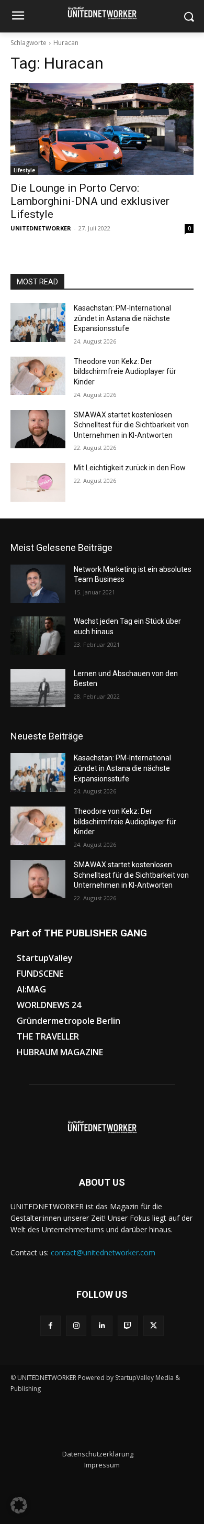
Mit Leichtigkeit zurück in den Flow (130, 467)
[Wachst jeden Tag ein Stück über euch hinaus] (37, 635)
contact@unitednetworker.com (103, 1252)
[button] (19, 1505)
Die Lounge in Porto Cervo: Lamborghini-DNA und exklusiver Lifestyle (89, 201)
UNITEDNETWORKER (40, 228)
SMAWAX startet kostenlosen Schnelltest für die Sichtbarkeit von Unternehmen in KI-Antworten (131, 425)
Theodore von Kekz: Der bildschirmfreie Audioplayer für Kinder (125, 371)
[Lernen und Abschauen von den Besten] (37, 688)
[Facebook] (50, 1326)
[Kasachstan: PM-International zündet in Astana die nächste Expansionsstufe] (37, 322)
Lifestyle (24, 170)
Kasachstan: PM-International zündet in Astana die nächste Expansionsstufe (122, 318)
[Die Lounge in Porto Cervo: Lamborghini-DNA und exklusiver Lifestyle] (102, 129)
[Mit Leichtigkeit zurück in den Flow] (37, 482)
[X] (153, 1326)
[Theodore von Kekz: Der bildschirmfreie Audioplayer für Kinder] (37, 376)
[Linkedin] (102, 1326)
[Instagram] (76, 1326)
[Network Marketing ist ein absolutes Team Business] (37, 584)
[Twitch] (128, 1326)
